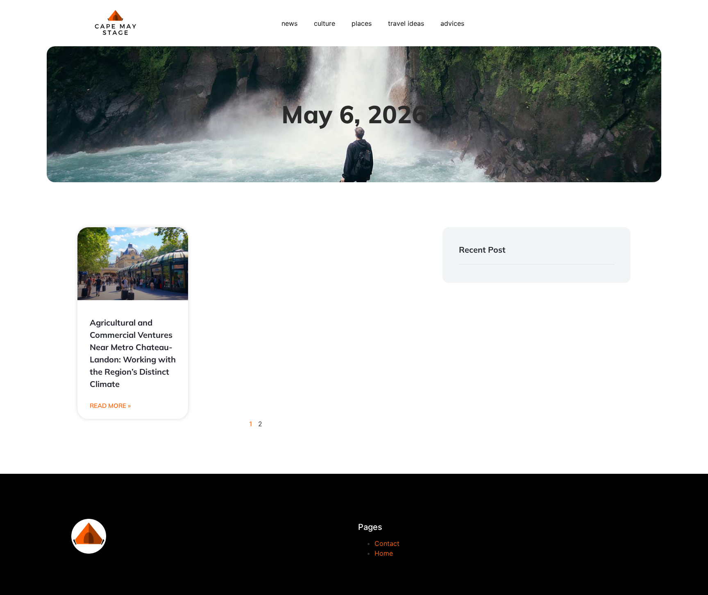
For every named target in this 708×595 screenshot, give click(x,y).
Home (383, 553)
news (289, 23)
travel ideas (406, 23)
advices (452, 23)
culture (324, 23)
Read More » (110, 405)
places (362, 23)
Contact (386, 543)
